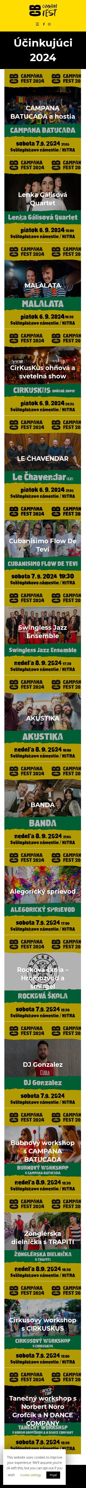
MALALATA (43, 285)
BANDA (43, 805)
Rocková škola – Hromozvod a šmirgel (42, 978)
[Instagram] (49, 24)
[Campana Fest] (43, 10)
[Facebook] (44, 24)
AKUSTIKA (42, 718)
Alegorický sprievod (43, 891)
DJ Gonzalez (43, 1064)
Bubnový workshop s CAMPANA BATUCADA (43, 1151)
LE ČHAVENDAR (42, 458)
